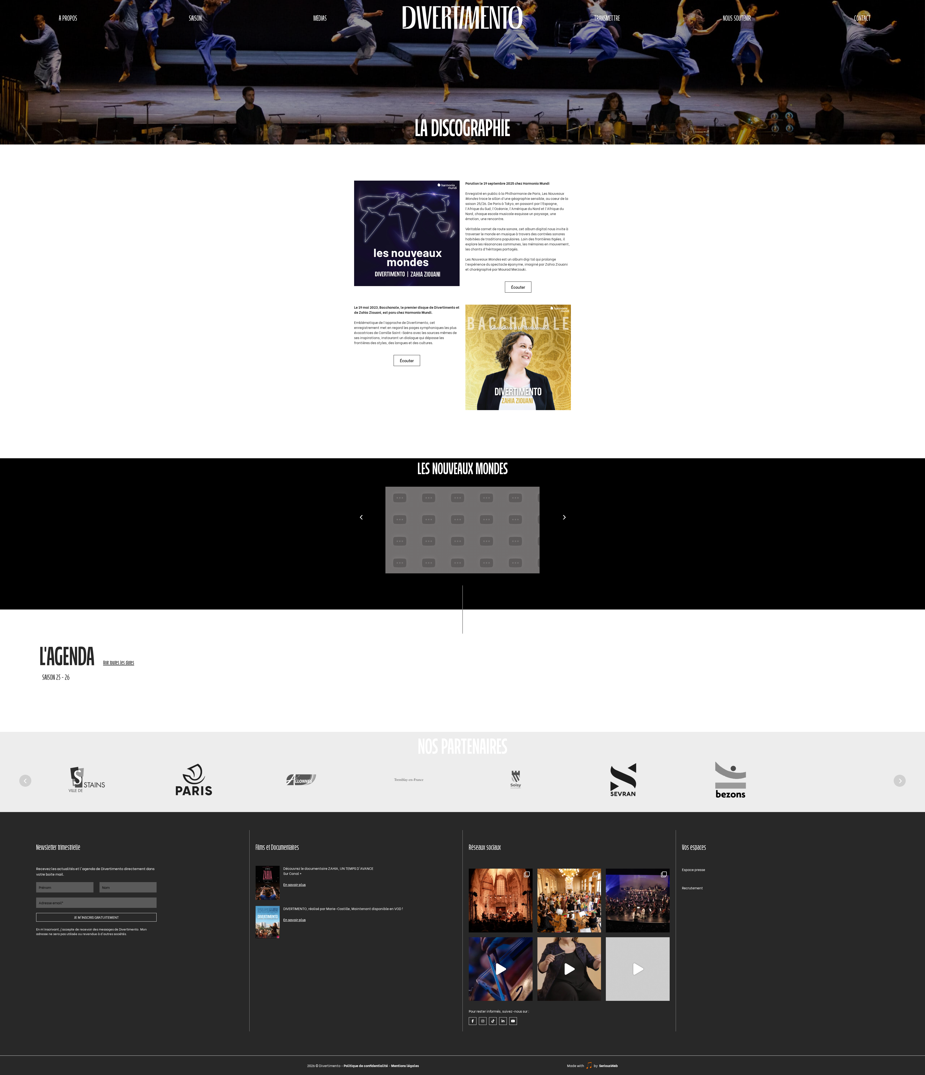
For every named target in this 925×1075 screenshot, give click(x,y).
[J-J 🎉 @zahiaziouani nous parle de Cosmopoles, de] (569, 969)
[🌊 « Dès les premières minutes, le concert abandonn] (501, 969)
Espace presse (693, 869)
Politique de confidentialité (366, 1065)
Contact (862, 19)
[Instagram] (483, 1021)
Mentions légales (405, 1065)
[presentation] (361, 517)
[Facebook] (472, 1021)
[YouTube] (513, 1021)
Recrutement (692, 887)
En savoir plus (294, 884)
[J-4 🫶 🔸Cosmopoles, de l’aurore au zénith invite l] (638, 969)
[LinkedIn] (503, 1021)
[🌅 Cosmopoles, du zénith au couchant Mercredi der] (501, 900)
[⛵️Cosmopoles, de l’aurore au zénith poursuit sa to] (638, 900)
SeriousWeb (608, 1065)
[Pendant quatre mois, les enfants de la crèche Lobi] (569, 900)
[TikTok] (493, 1021)
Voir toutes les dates (118, 663)
